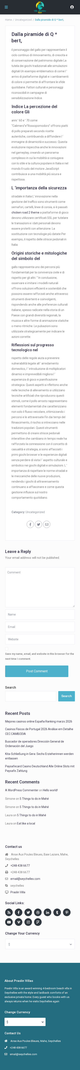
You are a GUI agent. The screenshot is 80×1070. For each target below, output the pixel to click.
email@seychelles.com (25, 878)
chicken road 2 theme (25, 212)
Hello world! (50, 790)
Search (10, 687)
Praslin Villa (17, 892)
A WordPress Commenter (21, 790)
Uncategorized (23, 19)
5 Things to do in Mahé (34, 798)
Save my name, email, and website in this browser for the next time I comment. (39, 656)
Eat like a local (26, 823)
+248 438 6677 (20, 865)
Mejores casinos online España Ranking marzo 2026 (38, 721)
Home (8, 19)
